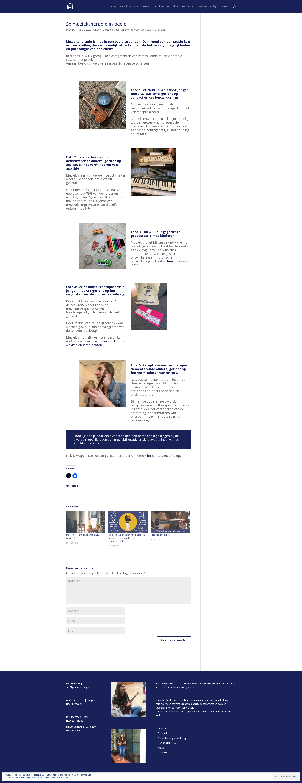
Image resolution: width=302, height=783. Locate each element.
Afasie (161, 747)
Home (113, 6)
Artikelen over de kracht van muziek (175, 6)
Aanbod (147, 6)
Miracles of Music (160, 534)
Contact (225, 6)
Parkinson (163, 752)
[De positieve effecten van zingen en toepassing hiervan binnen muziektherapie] (128, 522)
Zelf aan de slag (208, 6)
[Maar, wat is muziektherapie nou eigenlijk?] (85, 522)
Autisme (97, 29)
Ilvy (73, 29)
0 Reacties (160, 29)
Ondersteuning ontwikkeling (172, 738)
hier (170, 261)
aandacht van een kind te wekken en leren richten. (95, 343)
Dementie (108, 29)
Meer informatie (129, 6)
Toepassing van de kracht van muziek (133, 29)
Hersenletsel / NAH (167, 742)
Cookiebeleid (65, 777)
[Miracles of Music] (170, 522)
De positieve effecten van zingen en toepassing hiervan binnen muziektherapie (126, 538)
